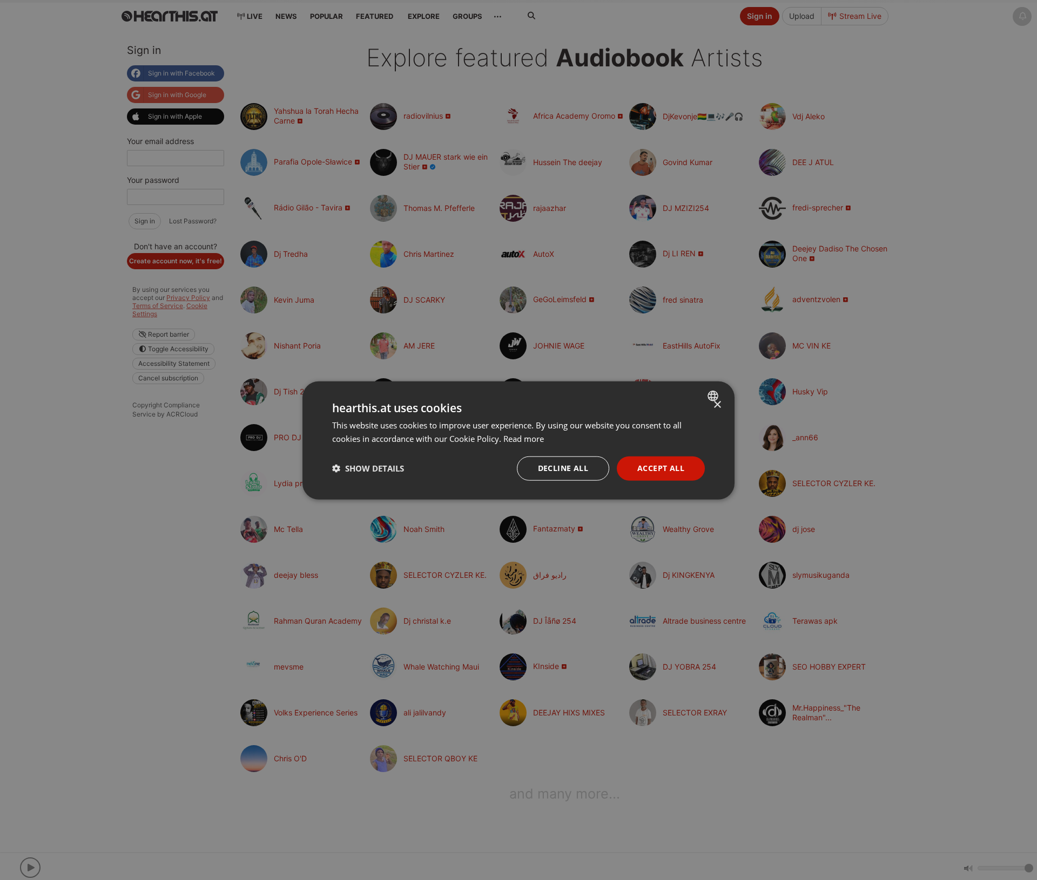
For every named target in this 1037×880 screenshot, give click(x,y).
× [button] (717, 404)
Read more (523, 438)
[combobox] (714, 395)
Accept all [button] (660, 467)
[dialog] (518, 440)
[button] (368, 468)
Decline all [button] (563, 467)
